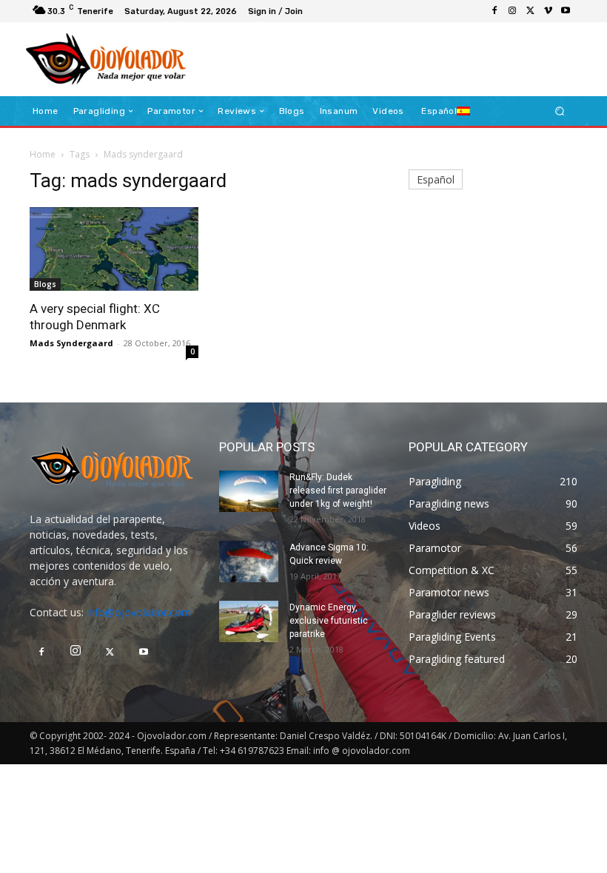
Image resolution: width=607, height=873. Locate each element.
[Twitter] (530, 11)
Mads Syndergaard (71, 342)
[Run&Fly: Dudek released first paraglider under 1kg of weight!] (248, 491)
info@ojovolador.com (139, 612)
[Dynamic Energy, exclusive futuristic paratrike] (248, 621)
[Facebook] (494, 11)
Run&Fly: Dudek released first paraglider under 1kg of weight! (337, 490)
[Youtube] (565, 11)
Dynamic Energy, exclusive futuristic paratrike (328, 620)
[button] (560, 111)
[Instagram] (512, 11)
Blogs (45, 284)
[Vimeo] (548, 11)
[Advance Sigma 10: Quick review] (248, 561)
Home (43, 154)
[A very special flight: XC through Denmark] (114, 249)
